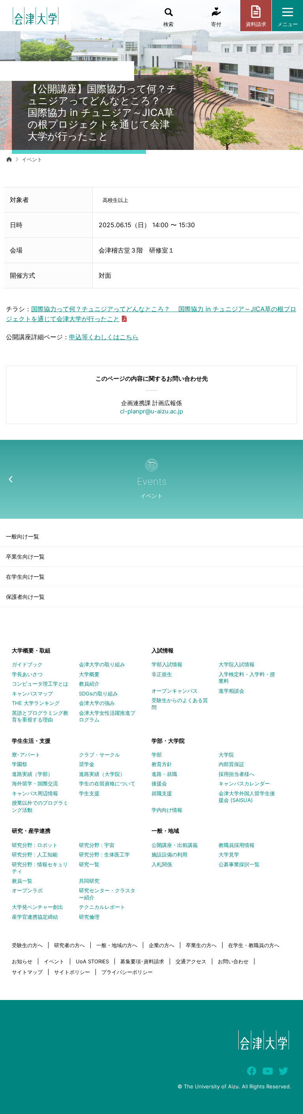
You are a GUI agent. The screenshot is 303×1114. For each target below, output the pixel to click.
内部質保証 (231, 764)
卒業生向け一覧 (25, 556)
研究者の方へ (69, 945)
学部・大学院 (168, 740)
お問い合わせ (233, 961)
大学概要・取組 (31, 650)
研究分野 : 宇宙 (96, 845)
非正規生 (162, 674)
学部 (157, 754)
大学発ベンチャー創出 (37, 907)
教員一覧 (22, 881)
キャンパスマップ (32, 693)
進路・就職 (164, 774)
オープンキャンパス (175, 691)
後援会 (159, 783)
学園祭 (19, 764)
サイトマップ (27, 972)
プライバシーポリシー (127, 972)
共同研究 (89, 881)
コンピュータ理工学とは (40, 683)
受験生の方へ (27, 945)
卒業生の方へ (201, 945)
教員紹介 (89, 683)
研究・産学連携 (31, 830)
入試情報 (163, 650)
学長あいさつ (27, 674)
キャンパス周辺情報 (35, 793)
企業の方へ (161, 945)
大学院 (226, 754)
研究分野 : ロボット (35, 845)
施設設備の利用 (169, 854)
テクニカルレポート (102, 907)
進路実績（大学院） (102, 774)
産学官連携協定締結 (35, 917)
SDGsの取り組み (98, 693)
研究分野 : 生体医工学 (104, 854)
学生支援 (89, 793)
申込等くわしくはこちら (103, 337)
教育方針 (162, 764)
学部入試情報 (167, 664)
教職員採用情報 (236, 845)
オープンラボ (27, 890)
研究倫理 (89, 917)
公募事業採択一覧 (239, 864)
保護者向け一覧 (25, 596)
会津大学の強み (97, 703)
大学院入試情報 (236, 664)
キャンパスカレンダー (244, 783)
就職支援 (162, 793)
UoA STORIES (92, 961)
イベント (32, 159)
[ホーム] (9, 159)
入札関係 (162, 864)
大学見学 (229, 854)
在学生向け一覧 (25, 576)
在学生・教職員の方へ (253, 945)
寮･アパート (26, 754)
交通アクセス (191, 961)
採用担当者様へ (236, 774)
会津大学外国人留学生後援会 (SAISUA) (247, 797)
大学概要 (89, 674)
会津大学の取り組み (102, 664)
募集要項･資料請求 (142, 961)
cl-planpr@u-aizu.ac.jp (151, 411)
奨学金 (86, 764)
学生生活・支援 (31, 740)
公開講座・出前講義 (175, 845)
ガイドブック (27, 664)
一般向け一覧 (22, 536)
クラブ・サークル (99, 754)
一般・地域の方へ (116, 945)
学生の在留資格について (107, 783)
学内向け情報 (167, 810)
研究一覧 (89, 864)
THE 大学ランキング (36, 703)
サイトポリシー (72, 972)
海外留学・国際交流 (35, 783)
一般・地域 (165, 830)
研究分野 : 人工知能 (35, 854)
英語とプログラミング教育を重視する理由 (40, 716)
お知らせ (22, 961)
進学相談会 (231, 691)
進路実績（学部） (32, 774)
